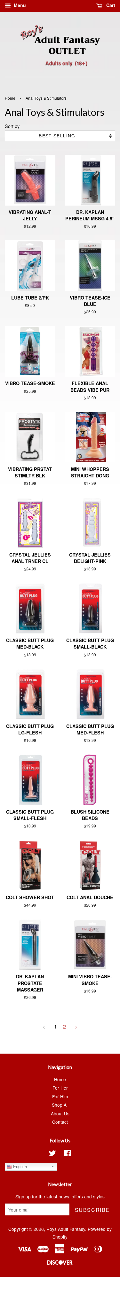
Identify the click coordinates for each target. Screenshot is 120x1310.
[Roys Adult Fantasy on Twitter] (52, 1154)
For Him (60, 1096)
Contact (60, 1122)
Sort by (12, 126)
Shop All (60, 1105)
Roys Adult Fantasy (65, 1229)
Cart (110, 5)
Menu (19, 5)
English (19, 1166)
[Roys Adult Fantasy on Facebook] (67, 1154)
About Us (60, 1113)
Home (10, 98)
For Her (60, 1087)
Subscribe (92, 1209)
